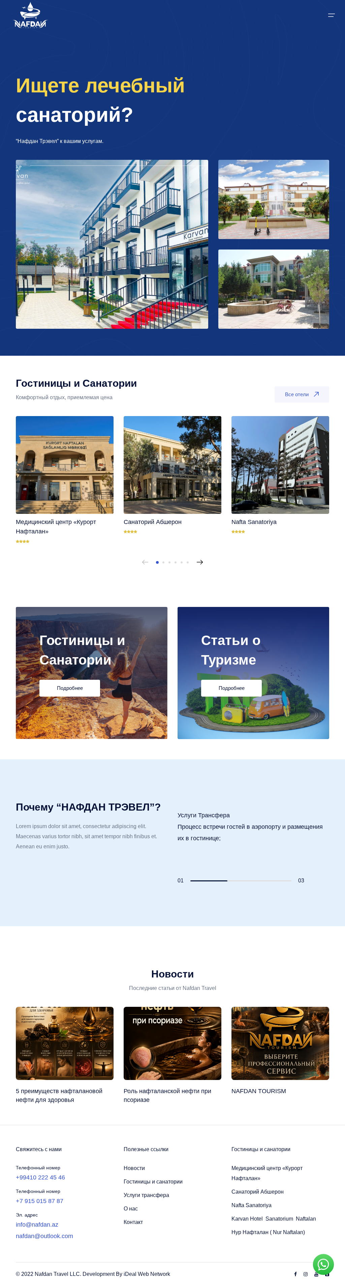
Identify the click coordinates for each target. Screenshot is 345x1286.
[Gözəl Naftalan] (273, 199)
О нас (131, 1208)
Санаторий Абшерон (257, 1192)
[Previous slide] (145, 562)
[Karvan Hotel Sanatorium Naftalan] (112, 244)
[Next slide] (200, 562)
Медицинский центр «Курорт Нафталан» (267, 1173)
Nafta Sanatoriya (251, 1205)
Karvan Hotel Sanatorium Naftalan (273, 1219)
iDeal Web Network (147, 1274)
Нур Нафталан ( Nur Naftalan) (268, 1232)
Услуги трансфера (146, 1195)
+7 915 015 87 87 (39, 1201)
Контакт (133, 1222)
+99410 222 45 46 (40, 1177)
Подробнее (70, 688)
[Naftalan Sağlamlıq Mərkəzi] (273, 288)
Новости (134, 1168)
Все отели (297, 394)
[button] (157, 562)
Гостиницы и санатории (153, 1182)
